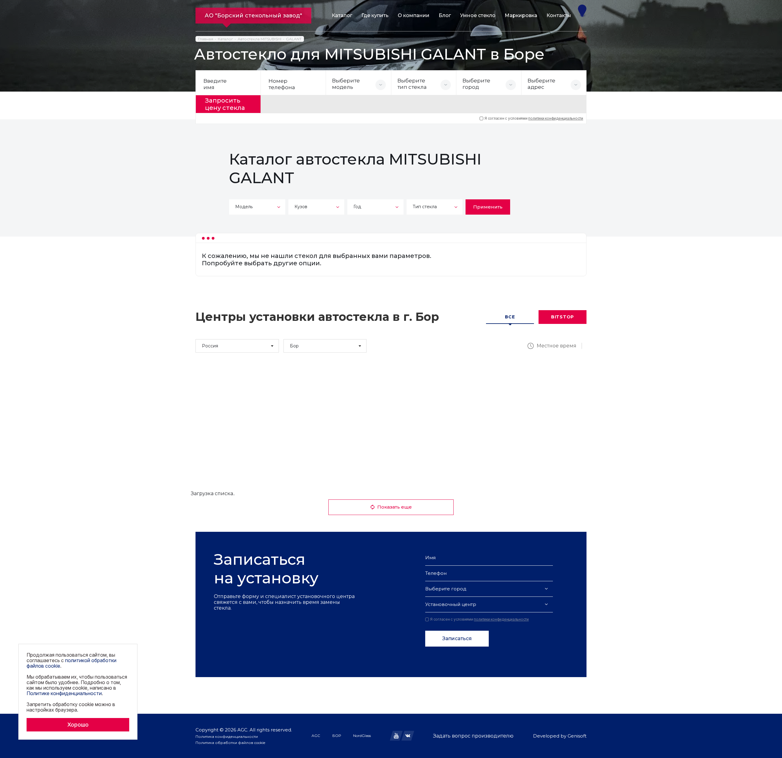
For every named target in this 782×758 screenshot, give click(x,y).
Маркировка (521, 15)
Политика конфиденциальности (227, 736)
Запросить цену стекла (225, 104)
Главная (205, 39)
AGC (316, 735)
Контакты (558, 15)
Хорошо (78, 724)
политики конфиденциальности (555, 118)
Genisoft (577, 736)
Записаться (457, 638)
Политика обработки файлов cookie (230, 742)
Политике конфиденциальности (64, 693)
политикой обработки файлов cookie (71, 663)
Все (510, 317)
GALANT (293, 39)
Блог (445, 15)
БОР (336, 735)
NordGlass (362, 735)
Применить (487, 207)
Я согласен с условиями (533, 118)
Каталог (342, 15)
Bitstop (562, 317)
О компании (413, 15)
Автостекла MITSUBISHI (259, 39)
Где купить (375, 15)
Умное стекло (477, 15)
